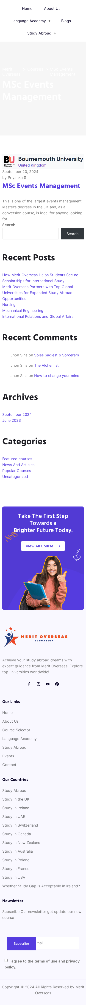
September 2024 (17, 414)
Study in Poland (16, 860)
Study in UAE (13, 816)
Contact (9, 764)
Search (8, 225)
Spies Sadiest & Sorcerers (56, 355)
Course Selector (16, 730)
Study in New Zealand (21, 842)
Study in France (15, 868)
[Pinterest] (57, 684)
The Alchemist (46, 365)
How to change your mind (56, 375)
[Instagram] (38, 684)
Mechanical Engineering (22, 310)
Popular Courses (16, 470)
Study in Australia (17, 851)
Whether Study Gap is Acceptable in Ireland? (41, 886)
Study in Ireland (15, 808)
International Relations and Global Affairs (37, 316)
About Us (52, 8)
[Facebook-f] (29, 684)
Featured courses (17, 458)
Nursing (9, 304)
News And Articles (18, 464)
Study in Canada (16, 834)
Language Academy (28, 21)
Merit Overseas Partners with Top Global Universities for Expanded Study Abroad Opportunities (37, 292)
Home (27, 8)
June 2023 (11, 420)
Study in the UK (15, 799)
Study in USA (13, 877)
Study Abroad (39, 33)
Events (8, 756)
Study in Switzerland (20, 825)
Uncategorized (15, 476)
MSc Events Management (41, 186)
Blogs (66, 21)
